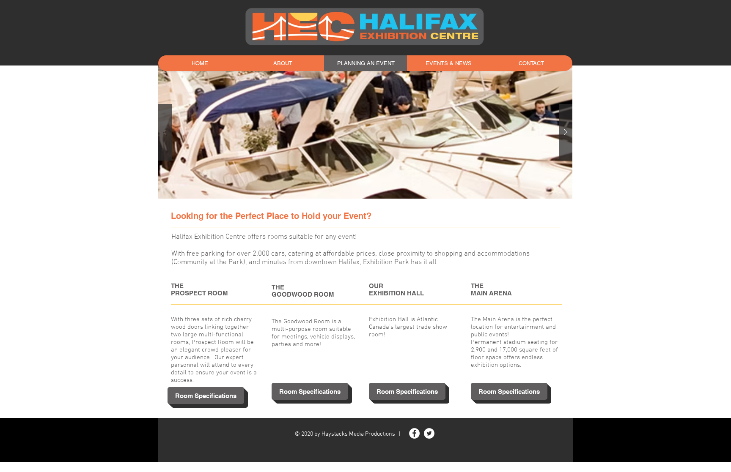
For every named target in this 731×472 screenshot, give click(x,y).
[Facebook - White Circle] (414, 433)
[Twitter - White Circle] (429, 433)
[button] (365, 132)
